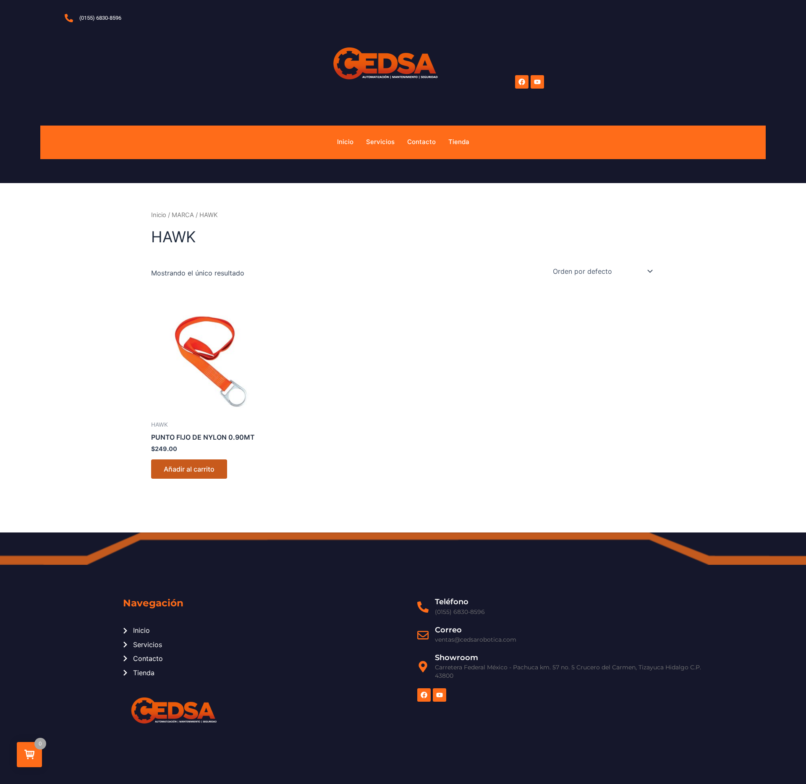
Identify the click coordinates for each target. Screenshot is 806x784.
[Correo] (423, 635)
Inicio (345, 142)
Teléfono (451, 601)
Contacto (421, 142)
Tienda (458, 142)
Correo (448, 630)
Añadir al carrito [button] (189, 469)
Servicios (380, 142)
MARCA (183, 215)
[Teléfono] (423, 607)
